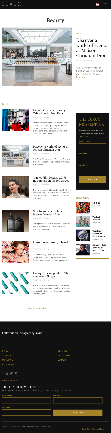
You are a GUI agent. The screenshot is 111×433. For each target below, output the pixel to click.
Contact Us (86, 429)
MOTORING (7, 360)
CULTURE (6, 355)
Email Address (84, 141)
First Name (83, 153)
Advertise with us (10, 380)
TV (59, 364)
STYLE (5, 351)
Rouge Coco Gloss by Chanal (50, 242)
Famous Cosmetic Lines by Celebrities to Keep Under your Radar (49, 113)
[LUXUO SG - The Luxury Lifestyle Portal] (11, 3)
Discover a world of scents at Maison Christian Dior (91, 48)
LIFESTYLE (62, 351)
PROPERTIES (8, 364)
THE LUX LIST (64, 355)
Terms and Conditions (100, 429)
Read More (81, 77)
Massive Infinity (49, 426)
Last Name (83, 165)
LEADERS (62, 360)
